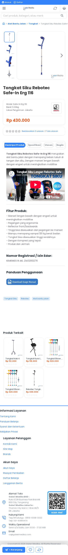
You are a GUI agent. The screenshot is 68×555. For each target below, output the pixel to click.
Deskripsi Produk (14, 145)
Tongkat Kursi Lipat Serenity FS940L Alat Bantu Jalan (34, 358)
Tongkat (33, 23)
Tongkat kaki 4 (13, 358)
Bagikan (61, 145)
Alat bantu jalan (41, 298)
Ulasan (49, 145)
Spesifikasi (34, 145)
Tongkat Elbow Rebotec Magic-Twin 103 (13, 389)
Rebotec (25, 298)
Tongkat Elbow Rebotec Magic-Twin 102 (54, 358)
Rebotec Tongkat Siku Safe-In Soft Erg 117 (34, 389)
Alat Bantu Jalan (17, 23)
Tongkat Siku (10, 298)
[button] (20, 55)
